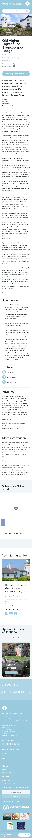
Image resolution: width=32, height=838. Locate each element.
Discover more (11, 672)
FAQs (4, 759)
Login (4, 769)
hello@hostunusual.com (9, 735)
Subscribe (16, 796)
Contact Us (6, 762)
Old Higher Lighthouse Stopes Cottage (15, 586)
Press (4, 753)
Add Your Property (8, 772)
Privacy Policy (6, 780)
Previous (2, 25)
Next (30, 25)
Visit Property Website (15, 73)
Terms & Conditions (8, 783)
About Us (5, 756)
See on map (6, 60)
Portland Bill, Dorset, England (11, 57)
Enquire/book (24, 835)
